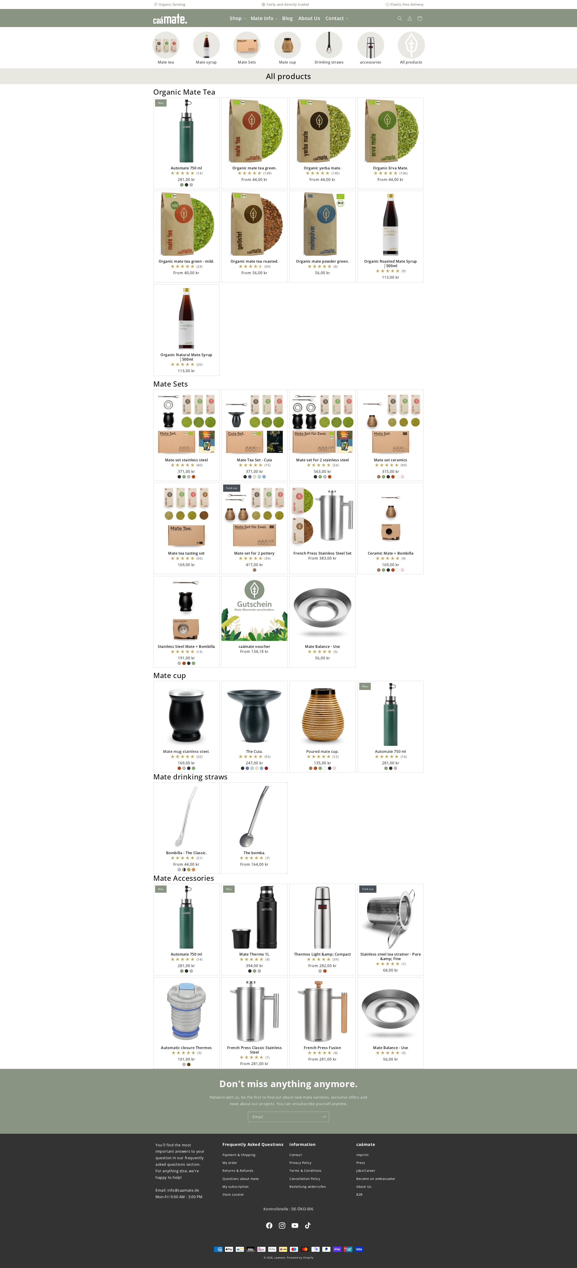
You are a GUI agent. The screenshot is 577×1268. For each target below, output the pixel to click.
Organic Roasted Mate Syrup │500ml (390, 263)
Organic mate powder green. (322, 261)
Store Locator (233, 1194)
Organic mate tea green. (254, 168)
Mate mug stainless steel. (186, 751)
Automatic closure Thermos (186, 1047)
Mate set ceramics (390, 460)
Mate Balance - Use (322, 646)
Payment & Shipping (239, 1155)
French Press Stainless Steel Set (322, 553)
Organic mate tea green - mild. (186, 261)
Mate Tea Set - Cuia (254, 460)
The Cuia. (254, 751)
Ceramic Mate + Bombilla (391, 553)
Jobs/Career (366, 1170)
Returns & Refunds (237, 1170)
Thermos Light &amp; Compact (322, 954)
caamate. (280, 1257)
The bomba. (254, 853)
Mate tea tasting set (186, 553)
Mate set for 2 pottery (254, 553)
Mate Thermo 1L (254, 954)
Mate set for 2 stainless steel (322, 460)
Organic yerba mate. (322, 168)
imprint (362, 1155)
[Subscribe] (324, 1117)
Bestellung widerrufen (307, 1186)
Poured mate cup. (322, 751)
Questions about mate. (241, 1179)
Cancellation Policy (304, 1179)
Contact (295, 1155)
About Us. (364, 1186)
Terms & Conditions (305, 1170)
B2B (359, 1194)
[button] (237, 18)
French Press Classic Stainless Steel (254, 1049)
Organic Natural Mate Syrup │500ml (186, 357)
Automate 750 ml (186, 168)
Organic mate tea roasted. (255, 261)
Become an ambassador (375, 1179)
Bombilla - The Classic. (186, 853)
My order (229, 1163)
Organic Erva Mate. (390, 168)
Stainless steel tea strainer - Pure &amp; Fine (390, 956)
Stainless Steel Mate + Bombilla (186, 646)
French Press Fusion (322, 1047)
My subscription (235, 1186)
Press (360, 1163)
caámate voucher (254, 646)
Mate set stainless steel (186, 460)
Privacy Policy (300, 1163)
